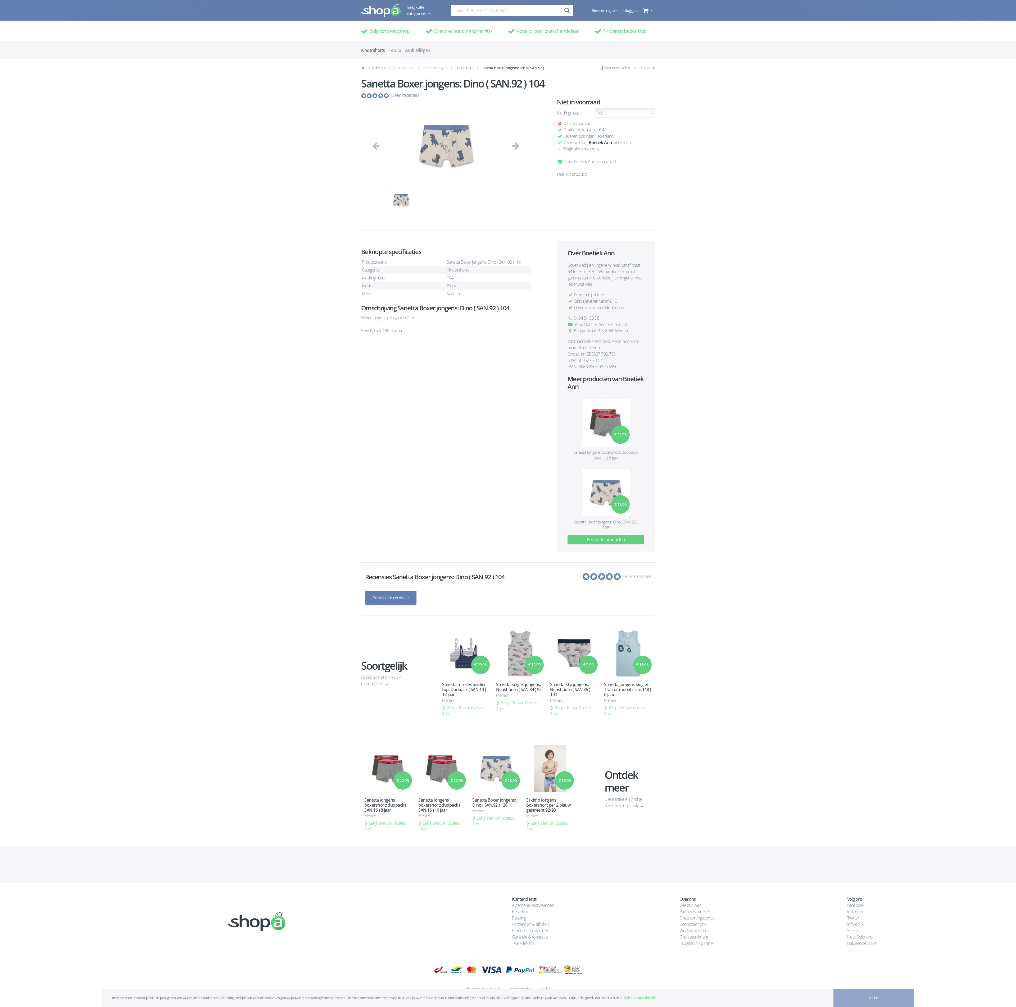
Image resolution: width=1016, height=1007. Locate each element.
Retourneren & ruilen (530, 931)
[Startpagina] (363, 68)
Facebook (855, 905)
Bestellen (520, 911)
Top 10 (395, 50)
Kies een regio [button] (603, 10)
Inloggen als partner (696, 943)
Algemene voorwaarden (533, 905)
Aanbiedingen (417, 50)
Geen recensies (405, 95)
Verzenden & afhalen (530, 924)
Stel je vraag (646, 67)
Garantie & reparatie (530, 937)
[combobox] (625, 113)
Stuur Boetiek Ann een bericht (589, 161)
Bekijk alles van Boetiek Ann (462, 710)
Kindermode (406, 67)
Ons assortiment (693, 937)
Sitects (853, 931)
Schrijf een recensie (391, 598)
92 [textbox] (599, 113)
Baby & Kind (381, 67)
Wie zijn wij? (690, 905)
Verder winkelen (617, 67)
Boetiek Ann (600, 142)
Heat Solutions (860, 937)
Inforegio (855, 924)
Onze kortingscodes (696, 918)
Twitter (853, 918)
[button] (647, 10)
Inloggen (630, 10)
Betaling (519, 918)
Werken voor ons (694, 931)
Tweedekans (523, 943)
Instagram (855, 911)
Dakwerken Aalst (862, 943)
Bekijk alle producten (606, 539)
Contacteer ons (692, 924)
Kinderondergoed (435, 67)
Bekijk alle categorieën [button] (417, 10)
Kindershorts (464, 67)
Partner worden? (694, 911)
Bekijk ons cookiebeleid (638, 997)
